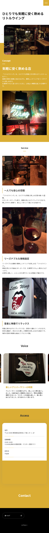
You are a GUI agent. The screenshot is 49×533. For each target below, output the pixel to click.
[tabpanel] (26, 40)
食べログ (7, 515)
